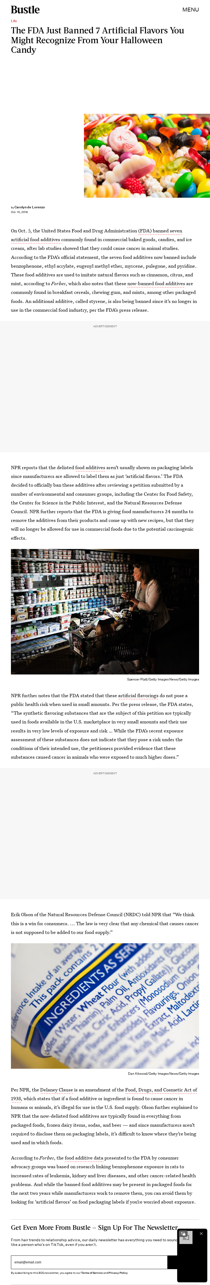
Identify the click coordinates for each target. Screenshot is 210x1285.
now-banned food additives (156, 283)
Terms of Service (92, 1273)
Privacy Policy (118, 1273)
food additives (90, 467)
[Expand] (183, 1233)
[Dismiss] (201, 1233)
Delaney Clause (56, 1090)
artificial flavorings (138, 695)
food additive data (84, 1158)
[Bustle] (25, 9)
